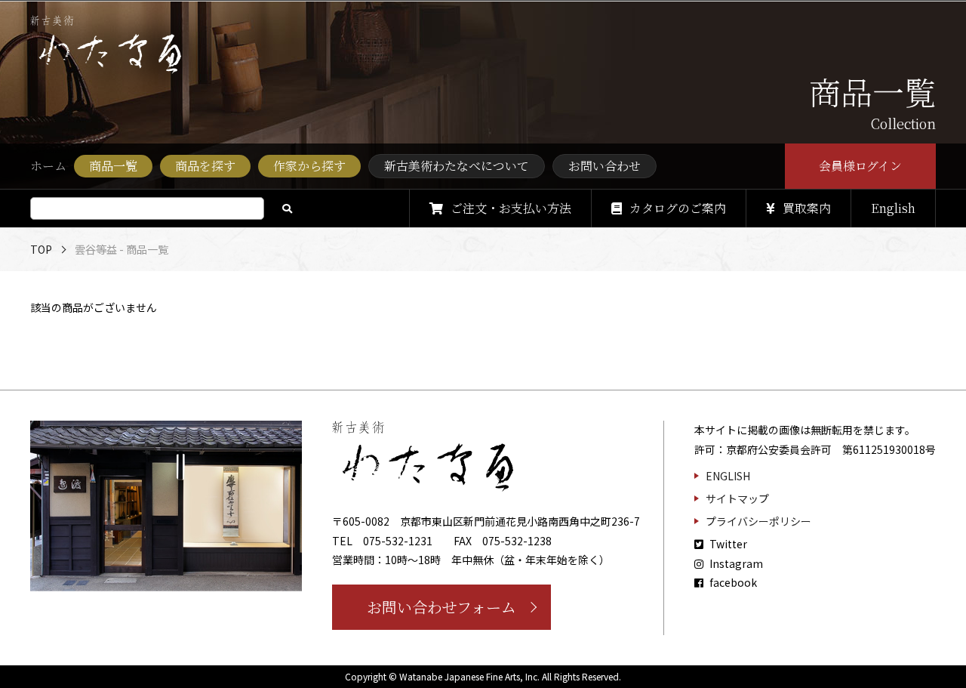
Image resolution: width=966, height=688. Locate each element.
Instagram (735, 563)
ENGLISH (728, 475)
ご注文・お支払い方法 (511, 208)
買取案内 (807, 208)
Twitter (727, 543)
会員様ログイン (861, 165)
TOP (41, 249)
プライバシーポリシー (758, 521)
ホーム (48, 165)
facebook (732, 582)
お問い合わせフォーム (442, 607)
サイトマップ (737, 498)
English (893, 208)
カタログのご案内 (677, 208)
